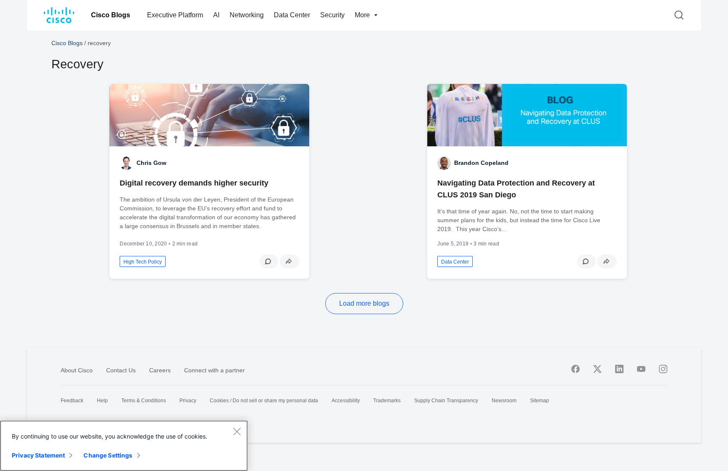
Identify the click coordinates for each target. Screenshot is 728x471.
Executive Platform (175, 15)
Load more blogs (364, 303)
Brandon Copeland (481, 162)
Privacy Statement (38, 455)
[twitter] (597, 369)
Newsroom (504, 401)
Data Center (292, 15)
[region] (124, 445)
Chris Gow (151, 162)
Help (102, 401)
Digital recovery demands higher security (194, 183)
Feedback (72, 401)
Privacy (187, 401)
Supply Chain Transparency (446, 401)
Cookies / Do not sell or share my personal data (264, 401)
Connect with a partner (214, 370)
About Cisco (77, 370)
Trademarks (387, 401)
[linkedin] (619, 369)
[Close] (237, 431)
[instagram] (663, 369)
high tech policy (142, 261)
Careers (160, 370)
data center (455, 261)
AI (216, 15)
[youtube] (641, 369)
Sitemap (539, 401)
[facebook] (575, 369)
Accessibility (346, 401)
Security (332, 15)
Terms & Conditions (143, 401)
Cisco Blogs (110, 15)
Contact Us (121, 370)
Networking (247, 15)
